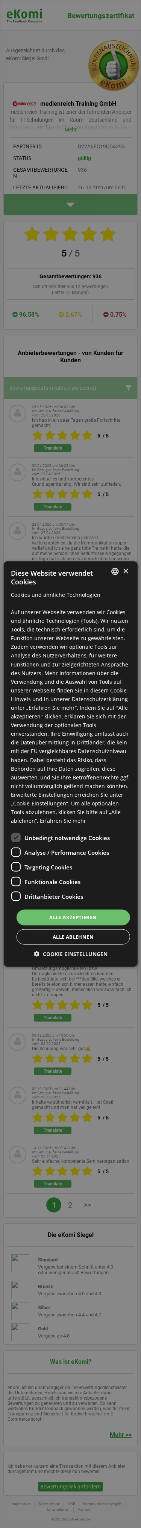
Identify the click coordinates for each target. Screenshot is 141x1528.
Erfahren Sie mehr (63, 820)
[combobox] (115, 571)
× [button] (125, 571)
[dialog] (70, 764)
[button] (71, 953)
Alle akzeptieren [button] (73, 917)
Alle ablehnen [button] (73, 936)
